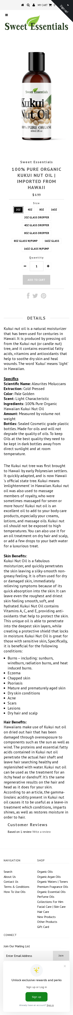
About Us (10, 877)
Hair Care (43, 912)
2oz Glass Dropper (36, 217)
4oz (30, 209)
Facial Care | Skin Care (51, 907)
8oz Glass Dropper (36, 233)
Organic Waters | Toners (52, 882)
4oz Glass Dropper (36, 225)
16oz (54, 209)
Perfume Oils (45, 897)
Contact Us (11, 882)
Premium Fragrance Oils (52, 887)
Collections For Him (50, 902)
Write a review (41, 832)
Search (8, 872)
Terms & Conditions (16, 887)
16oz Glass (52, 241)
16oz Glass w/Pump (36, 248)
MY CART (46, 5)
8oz (41, 209)
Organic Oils (45, 872)
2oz (18, 209)
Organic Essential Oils (51, 892)
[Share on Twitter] (35, 297)
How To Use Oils (15, 892)
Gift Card (43, 927)
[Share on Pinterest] (43, 297)
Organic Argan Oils (49, 877)
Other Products (47, 922)
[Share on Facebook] (28, 297)
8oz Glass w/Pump (26, 241)
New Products (46, 917)
